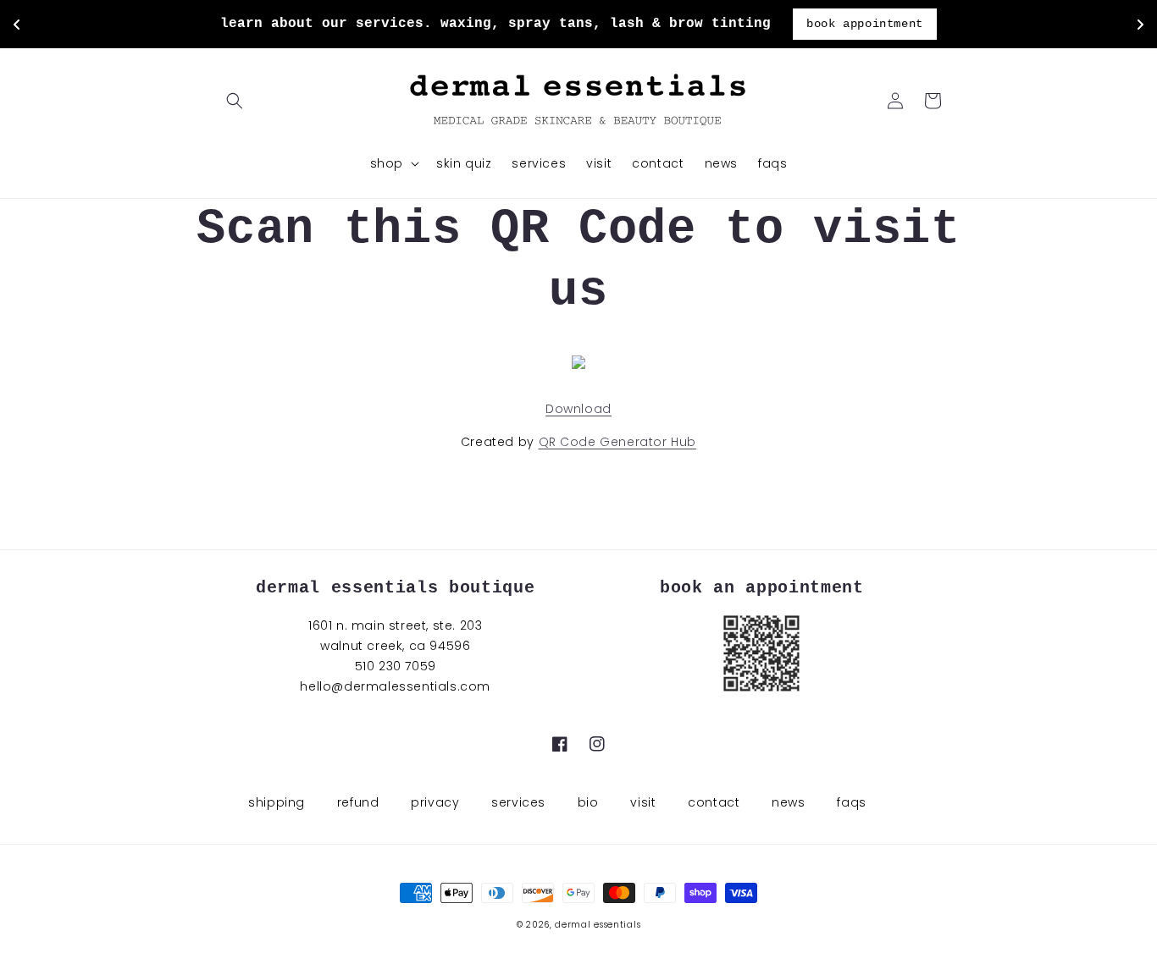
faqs (851, 802)
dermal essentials (597, 924)
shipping (276, 802)
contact (713, 802)
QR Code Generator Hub (618, 441)
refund (358, 802)
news (788, 802)
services (518, 802)
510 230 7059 (395, 666)
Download (578, 408)
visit (643, 802)
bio (588, 802)
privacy (435, 802)
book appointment (864, 23)
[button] (234, 100)
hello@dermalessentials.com (395, 686)
